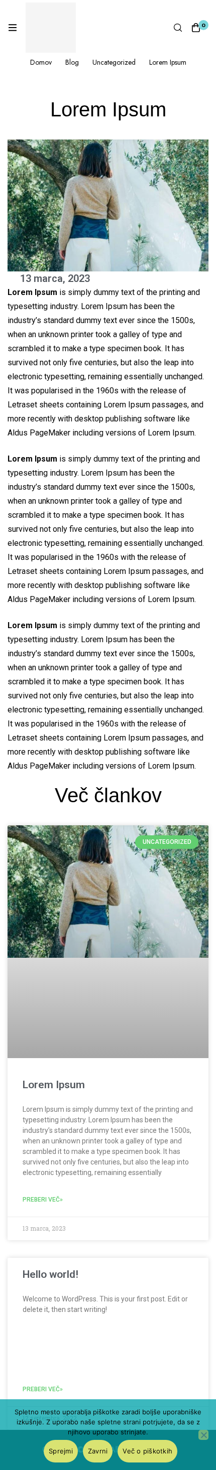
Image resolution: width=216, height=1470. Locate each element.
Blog (72, 62)
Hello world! (50, 1274)
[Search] (178, 28)
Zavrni (98, 1451)
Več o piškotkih (147, 1451)
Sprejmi (61, 1451)
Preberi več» (43, 1199)
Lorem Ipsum (54, 1085)
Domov (41, 62)
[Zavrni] (203, 1435)
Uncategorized (114, 62)
